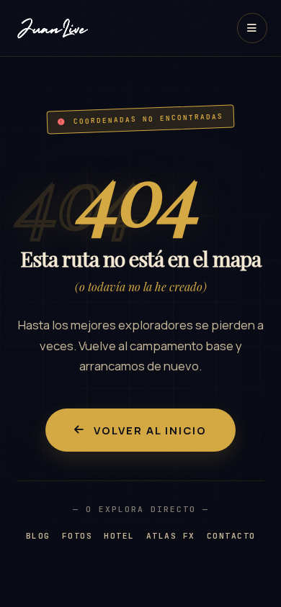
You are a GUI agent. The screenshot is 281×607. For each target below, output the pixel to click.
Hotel (119, 536)
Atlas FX (170, 536)
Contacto (231, 536)
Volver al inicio (150, 430)
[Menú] (252, 28)
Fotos (77, 536)
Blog (38, 536)
